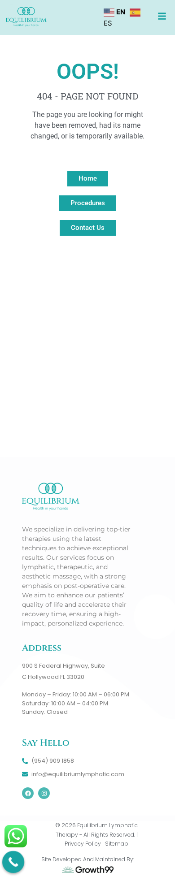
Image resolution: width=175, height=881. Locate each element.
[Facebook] (28, 793)
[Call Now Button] (13, 862)
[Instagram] (44, 793)
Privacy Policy (83, 843)
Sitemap (116, 843)
